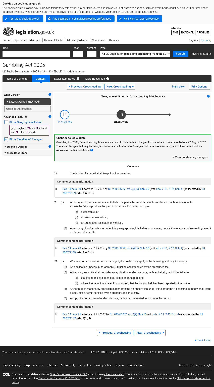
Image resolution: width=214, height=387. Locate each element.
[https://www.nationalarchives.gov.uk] (191, 29)
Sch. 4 (178, 189)
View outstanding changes (190, 157)
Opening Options (15, 146)
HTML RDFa (157, 352)
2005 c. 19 (39, 71)
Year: (76, 48)
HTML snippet (109, 352)
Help (27, 365)
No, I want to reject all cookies (141, 18)
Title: (5, 48)
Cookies (119, 365)
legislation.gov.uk (30, 28)
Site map (52, 365)
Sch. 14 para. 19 (72, 189)
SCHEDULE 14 (56, 71)
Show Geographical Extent (25, 122)
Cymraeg (206, 40)
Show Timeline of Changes (26, 139)
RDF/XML (171, 352)
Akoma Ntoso (140, 352)
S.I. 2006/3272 (117, 189)
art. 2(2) (132, 314)
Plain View (178, 86)
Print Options (199, 86)
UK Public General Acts (16, 71)
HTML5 (95, 352)
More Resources (95, 78)
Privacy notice (103, 365)
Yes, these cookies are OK (24, 18)
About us (38, 365)
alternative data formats (63, 352)
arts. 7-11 (161, 189)
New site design (12, 365)
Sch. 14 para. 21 (72, 314)
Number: (91, 48)
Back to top (204, 340)
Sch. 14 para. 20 (72, 248)
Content (40, 78)
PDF (121, 352)
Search (180, 53)
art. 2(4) (131, 189)
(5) (137, 189)
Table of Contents (17, 78)
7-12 (171, 189)
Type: (103, 48)
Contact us (85, 365)
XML (127, 352)
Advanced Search (201, 53)
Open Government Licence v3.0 (68, 374)
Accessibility (68, 365)
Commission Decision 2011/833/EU (59, 378)
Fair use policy (136, 365)
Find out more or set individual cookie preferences (81, 18)
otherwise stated (114, 374)
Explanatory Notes (64, 78)
